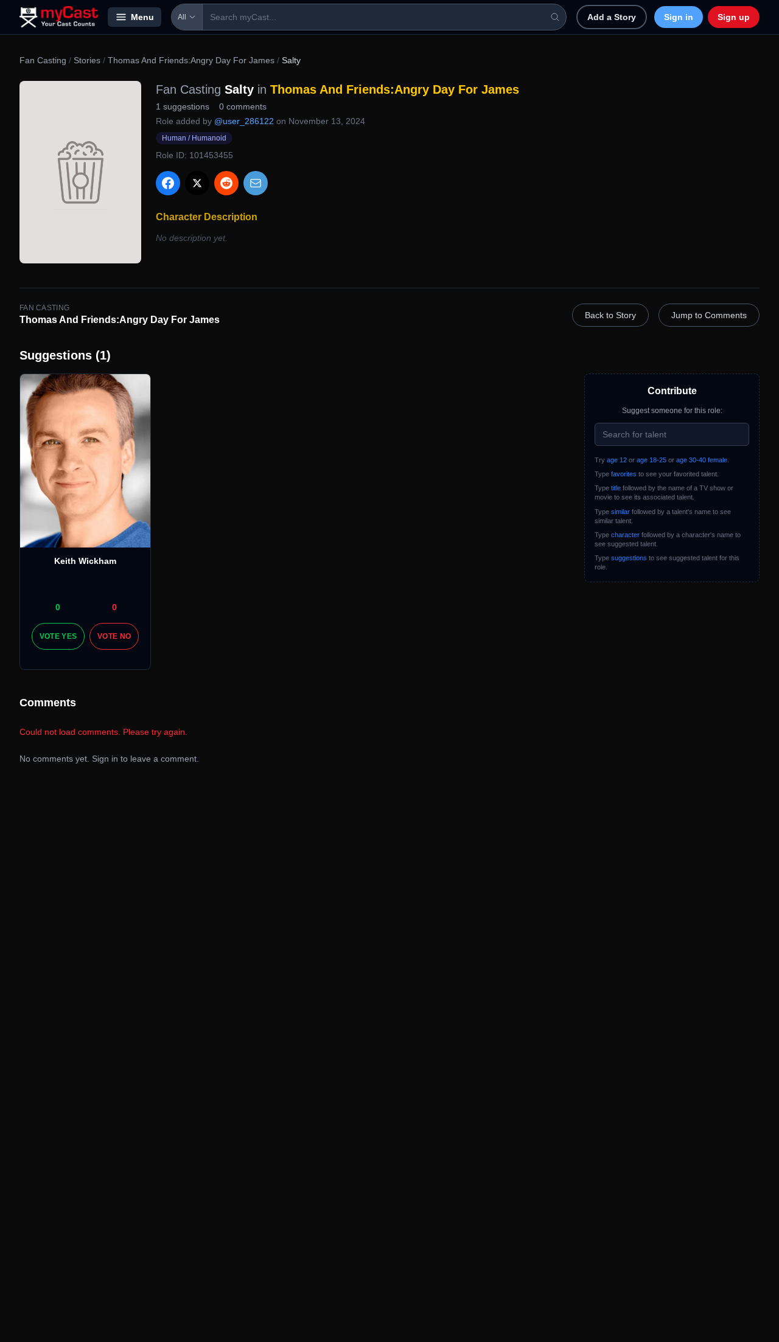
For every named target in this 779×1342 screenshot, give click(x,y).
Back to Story (610, 315)
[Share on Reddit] (226, 183)
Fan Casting (42, 60)
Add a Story (611, 17)
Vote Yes (58, 636)
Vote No (114, 636)
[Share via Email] (255, 183)
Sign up (734, 17)
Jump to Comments (709, 315)
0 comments (243, 106)
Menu (142, 17)
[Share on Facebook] (168, 183)
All (182, 17)
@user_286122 (244, 121)
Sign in (678, 17)
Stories (87, 60)
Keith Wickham (85, 561)
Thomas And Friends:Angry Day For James (191, 60)
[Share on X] (197, 183)
